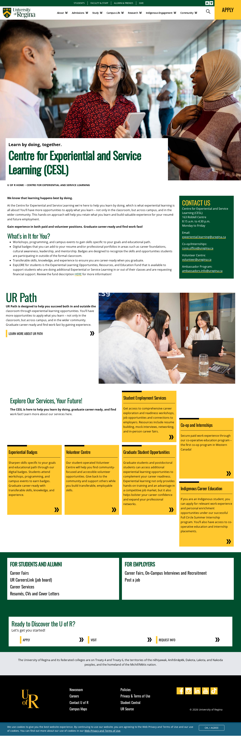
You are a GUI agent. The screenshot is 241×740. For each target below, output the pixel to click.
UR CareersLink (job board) (31, 579)
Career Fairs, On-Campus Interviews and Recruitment (166, 573)
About (60, 12)
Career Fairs (19, 573)
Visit (94, 640)
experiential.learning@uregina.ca (204, 237)
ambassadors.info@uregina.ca (202, 271)
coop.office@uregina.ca (197, 248)
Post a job (132, 579)
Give (141, 3)
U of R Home (15, 185)
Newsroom (76, 689)
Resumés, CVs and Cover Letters (34, 593)
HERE (78, 274)
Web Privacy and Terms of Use (102, 730)
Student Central (130, 702)
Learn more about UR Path (26, 333)
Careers (74, 695)
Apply (26, 640)
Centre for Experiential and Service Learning (58, 185)
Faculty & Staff (99, 3)
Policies (125, 689)
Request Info (167, 640)
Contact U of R (79, 702)
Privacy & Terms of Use (135, 695)
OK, (212, 727)
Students (79, 3)
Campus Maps (78, 708)
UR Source (127, 708)
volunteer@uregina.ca (196, 259)
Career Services (22, 586)
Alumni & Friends (123, 3)
